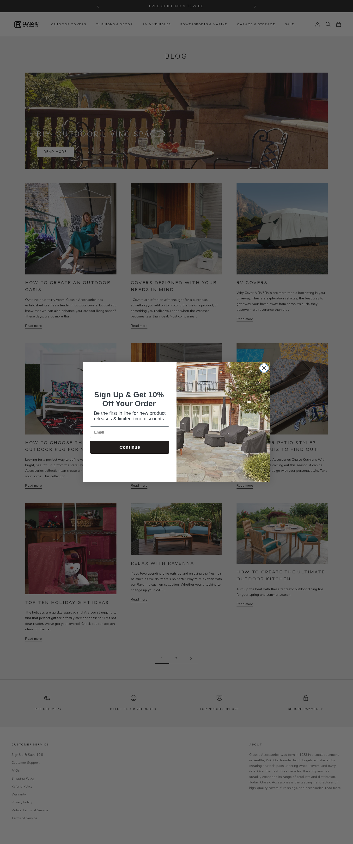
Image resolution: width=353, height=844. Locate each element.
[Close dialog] (264, 368)
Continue (129, 447)
